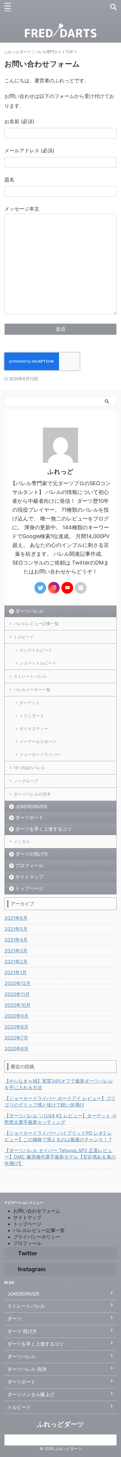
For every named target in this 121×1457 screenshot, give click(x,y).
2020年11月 (17, 994)
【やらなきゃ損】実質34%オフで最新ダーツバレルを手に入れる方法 (58, 1084)
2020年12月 (17, 983)
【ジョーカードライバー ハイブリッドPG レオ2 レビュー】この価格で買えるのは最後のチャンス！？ (58, 1136)
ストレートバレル (30, 676)
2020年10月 (17, 1005)
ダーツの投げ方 (31, 854)
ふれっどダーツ (60, 1424)
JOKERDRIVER (31, 807)
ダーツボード (29, 817)
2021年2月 (16, 961)
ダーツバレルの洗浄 (32, 794)
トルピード (24, 636)
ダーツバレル (29, 611)
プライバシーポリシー (36, 1237)
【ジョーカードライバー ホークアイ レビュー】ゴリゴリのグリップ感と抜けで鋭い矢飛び (59, 1101)
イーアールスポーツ (37, 741)
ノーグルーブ (26, 780)
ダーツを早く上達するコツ (43, 829)
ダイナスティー (33, 728)
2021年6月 (16, 918)
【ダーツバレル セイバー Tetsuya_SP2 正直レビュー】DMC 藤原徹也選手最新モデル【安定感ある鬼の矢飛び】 (60, 1156)
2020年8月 (16, 1027)
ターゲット (29, 702)
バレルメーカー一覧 (32, 689)
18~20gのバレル (29, 767)
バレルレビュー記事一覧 (36, 623)
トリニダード (31, 715)
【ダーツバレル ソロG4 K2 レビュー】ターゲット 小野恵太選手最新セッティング (60, 1119)
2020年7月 (16, 1038)
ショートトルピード (37, 662)
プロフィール (29, 865)
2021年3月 (16, 951)
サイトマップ (29, 877)
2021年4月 (16, 940)
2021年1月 (15, 972)
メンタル (22, 841)
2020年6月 (16, 1049)
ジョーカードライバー (39, 754)
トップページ (29, 888)
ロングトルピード (35, 649)
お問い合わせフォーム (36, 1211)
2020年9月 (16, 1016)
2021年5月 (16, 929)
